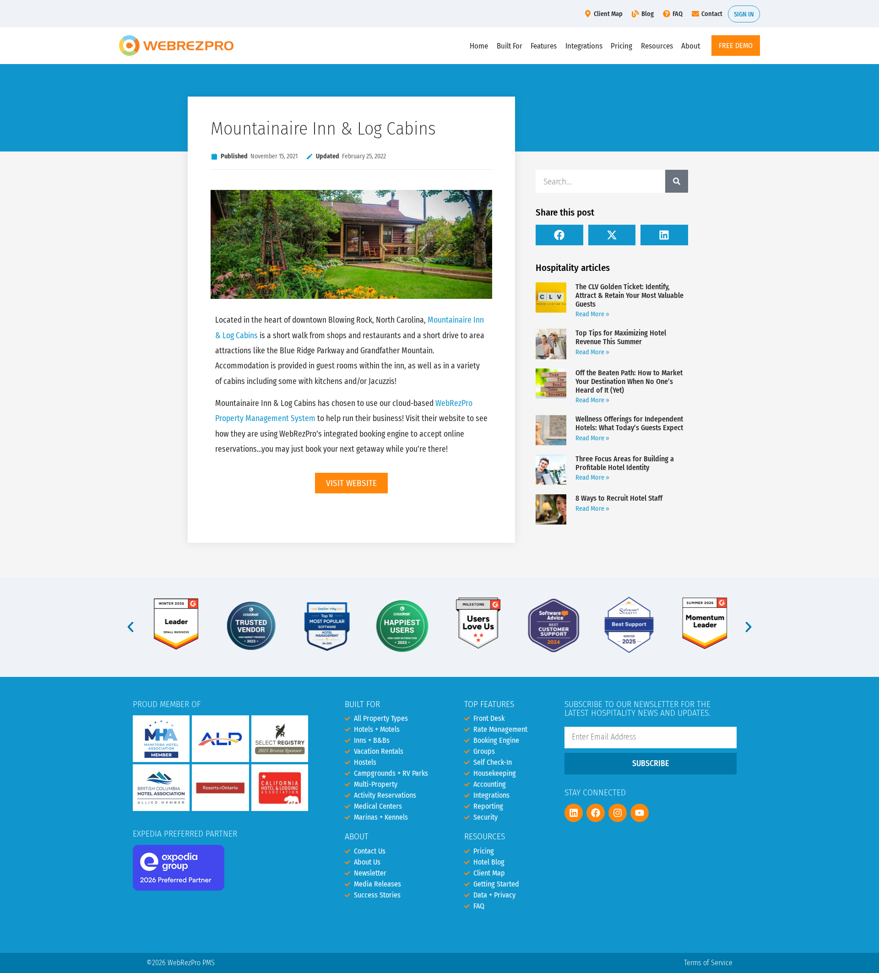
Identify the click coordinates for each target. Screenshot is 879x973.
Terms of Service (708, 962)
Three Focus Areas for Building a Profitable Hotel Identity (624, 463)
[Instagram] (617, 813)
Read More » (592, 314)
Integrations (583, 45)
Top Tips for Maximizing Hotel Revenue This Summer (620, 337)
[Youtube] (639, 813)
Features (544, 45)
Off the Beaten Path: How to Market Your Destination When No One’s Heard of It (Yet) (629, 381)
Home (479, 45)
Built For (509, 45)
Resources (657, 45)
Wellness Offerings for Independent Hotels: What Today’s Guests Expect (629, 423)
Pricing (621, 45)
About (690, 45)
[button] (559, 235)
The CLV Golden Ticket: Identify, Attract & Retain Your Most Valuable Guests (629, 295)
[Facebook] (595, 813)
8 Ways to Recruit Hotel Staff (618, 498)
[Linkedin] (573, 813)
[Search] (676, 181)
